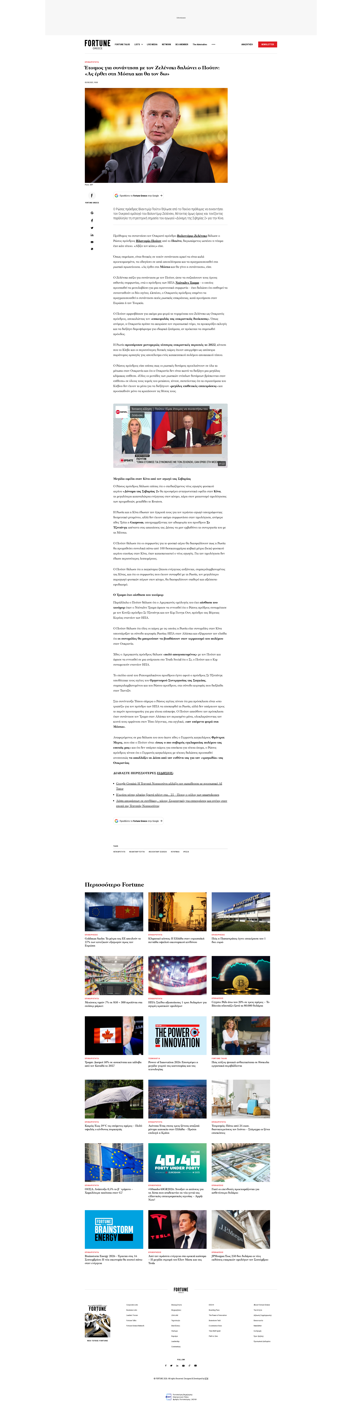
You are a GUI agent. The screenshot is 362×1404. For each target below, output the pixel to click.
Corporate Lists (132, 1305)
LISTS (137, 44)
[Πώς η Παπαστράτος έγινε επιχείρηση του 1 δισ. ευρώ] (241, 911)
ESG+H (211, 1305)
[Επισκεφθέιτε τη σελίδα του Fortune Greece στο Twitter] (171, 1365)
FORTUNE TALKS (122, 44)
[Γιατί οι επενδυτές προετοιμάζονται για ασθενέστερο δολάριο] (241, 1162)
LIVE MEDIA (152, 44)
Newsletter (258, 1326)
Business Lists (131, 1310)
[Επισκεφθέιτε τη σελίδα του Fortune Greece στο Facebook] (165, 1365)
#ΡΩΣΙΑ (186, 852)
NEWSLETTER (267, 44)
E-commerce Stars (215, 1326)
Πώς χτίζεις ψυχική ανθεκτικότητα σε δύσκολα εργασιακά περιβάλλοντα (240, 1064)
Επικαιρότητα (176, 1305)
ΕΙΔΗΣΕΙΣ (165, 773)
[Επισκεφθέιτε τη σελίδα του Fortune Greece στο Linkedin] (177, 1365)
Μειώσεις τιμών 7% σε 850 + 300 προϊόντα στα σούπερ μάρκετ (113, 1004)
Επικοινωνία (258, 1320)
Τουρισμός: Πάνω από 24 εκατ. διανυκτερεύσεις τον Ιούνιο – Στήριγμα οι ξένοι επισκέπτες (241, 1129)
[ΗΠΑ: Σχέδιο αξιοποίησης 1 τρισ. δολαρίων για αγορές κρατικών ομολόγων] (177, 975)
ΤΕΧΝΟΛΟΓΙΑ (154, 1058)
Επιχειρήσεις (176, 1310)
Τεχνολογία (175, 1320)
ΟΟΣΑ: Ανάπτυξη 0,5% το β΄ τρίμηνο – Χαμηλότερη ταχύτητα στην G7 (109, 1191)
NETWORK (166, 44)
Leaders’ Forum (132, 1315)
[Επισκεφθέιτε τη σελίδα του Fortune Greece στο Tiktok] (189, 1365)
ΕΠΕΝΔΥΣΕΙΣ (217, 998)
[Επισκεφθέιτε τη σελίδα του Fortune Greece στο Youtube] (183, 1366)
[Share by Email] (92, 242)
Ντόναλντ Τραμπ (187, 283)
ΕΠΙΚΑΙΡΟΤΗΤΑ (92, 62)
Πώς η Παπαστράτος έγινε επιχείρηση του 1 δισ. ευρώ (239, 940)
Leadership (175, 1341)
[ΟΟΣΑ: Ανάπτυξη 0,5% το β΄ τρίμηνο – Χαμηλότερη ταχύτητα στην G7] (114, 1162)
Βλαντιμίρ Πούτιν (148, 241)
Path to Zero (213, 1336)
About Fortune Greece (262, 1305)
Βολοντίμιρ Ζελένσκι (192, 236)
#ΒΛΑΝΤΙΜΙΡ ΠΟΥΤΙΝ (137, 852)
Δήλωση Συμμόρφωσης (263, 1315)
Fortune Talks (131, 1320)
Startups (174, 1331)
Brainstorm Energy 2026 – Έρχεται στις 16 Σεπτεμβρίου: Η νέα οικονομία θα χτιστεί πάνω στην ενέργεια (113, 1259)
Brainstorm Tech (215, 1320)
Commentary (175, 1347)
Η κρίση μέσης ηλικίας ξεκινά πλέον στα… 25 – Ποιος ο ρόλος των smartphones (167, 795)
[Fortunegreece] (97, 48)
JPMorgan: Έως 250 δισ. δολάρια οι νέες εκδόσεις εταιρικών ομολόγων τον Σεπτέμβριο (240, 1258)
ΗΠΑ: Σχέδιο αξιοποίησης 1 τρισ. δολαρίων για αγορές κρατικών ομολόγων (177, 1004)
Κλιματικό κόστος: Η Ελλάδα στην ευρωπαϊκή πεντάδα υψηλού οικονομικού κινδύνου (176, 940)
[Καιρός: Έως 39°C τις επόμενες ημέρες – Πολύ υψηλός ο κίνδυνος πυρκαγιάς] (114, 1099)
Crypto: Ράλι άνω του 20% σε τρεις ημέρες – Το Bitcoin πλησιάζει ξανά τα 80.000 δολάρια (240, 1004)
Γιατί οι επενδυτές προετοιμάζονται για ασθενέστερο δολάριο (235, 1191)
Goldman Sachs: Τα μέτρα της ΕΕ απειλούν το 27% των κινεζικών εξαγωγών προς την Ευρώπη (113, 942)
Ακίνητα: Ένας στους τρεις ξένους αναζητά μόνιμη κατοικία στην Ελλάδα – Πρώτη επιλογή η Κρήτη (173, 1129)
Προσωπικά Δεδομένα (262, 1341)
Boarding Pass (214, 1310)
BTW (206, 1378)
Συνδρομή (257, 1331)
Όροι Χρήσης (259, 1336)
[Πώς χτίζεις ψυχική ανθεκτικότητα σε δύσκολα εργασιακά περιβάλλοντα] (241, 1035)
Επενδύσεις (175, 1326)
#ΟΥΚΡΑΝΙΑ (175, 852)
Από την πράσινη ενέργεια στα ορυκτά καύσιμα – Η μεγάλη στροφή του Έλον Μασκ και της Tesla (177, 1259)
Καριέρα (174, 1336)
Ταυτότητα (258, 1310)
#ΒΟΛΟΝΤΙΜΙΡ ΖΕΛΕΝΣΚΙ (158, 852)
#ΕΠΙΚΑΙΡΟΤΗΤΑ (119, 852)
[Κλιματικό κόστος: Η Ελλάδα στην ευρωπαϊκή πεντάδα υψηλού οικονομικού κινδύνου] (177, 911)
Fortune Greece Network (135, 1326)
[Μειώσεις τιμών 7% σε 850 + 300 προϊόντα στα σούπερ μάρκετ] (114, 975)
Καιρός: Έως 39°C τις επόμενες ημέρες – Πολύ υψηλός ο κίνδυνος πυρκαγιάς (113, 1127)
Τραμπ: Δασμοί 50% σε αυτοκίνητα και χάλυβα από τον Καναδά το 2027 (113, 1064)
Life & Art (174, 1315)
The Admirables (200, 44)
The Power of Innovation (218, 1315)
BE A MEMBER (181, 44)
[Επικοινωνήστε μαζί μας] (195, 1365)
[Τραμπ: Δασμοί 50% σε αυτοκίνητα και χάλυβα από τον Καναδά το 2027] (114, 1035)
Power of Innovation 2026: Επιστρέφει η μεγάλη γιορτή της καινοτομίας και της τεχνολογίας (173, 1065)
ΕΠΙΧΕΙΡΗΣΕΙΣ (91, 935)
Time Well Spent (215, 1331)
